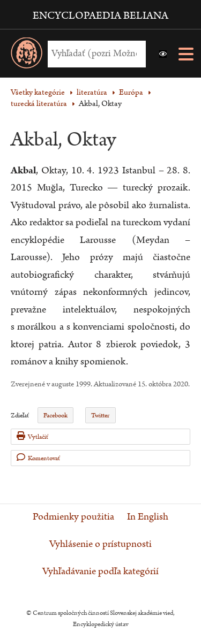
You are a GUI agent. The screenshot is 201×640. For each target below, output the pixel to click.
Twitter (100, 415)
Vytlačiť (38, 436)
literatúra (92, 92)
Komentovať (44, 458)
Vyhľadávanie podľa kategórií (100, 571)
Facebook (55, 415)
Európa (131, 92)
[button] (163, 54)
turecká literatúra (39, 103)
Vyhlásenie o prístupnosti (100, 544)
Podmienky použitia (73, 517)
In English (147, 517)
